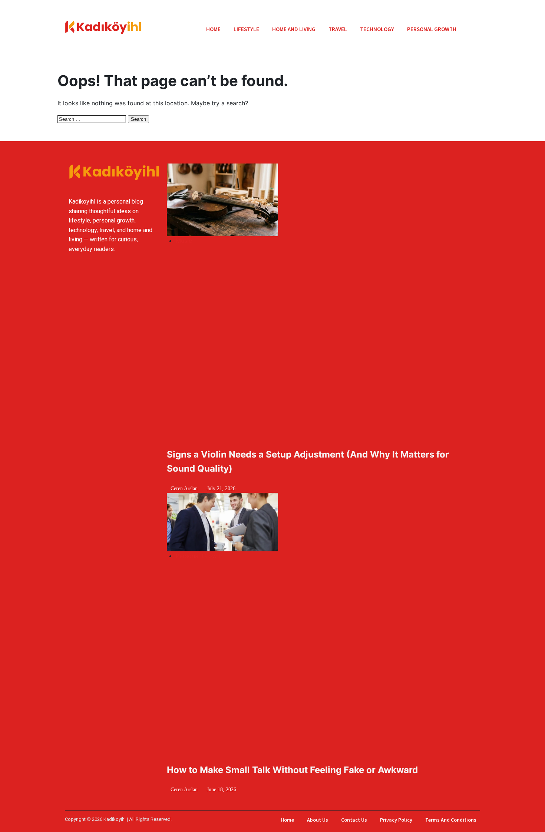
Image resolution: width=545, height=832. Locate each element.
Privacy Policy (396, 819)
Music (184, 240)
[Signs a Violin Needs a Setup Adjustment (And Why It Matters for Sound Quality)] (247, 200)
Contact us (354, 819)
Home (213, 29)
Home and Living (294, 29)
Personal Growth (431, 29)
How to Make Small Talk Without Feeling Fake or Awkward (292, 770)
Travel (337, 29)
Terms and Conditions (450, 819)
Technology (377, 29)
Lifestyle (246, 29)
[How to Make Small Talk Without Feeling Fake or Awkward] (247, 522)
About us (317, 819)
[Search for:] (92, 118)
